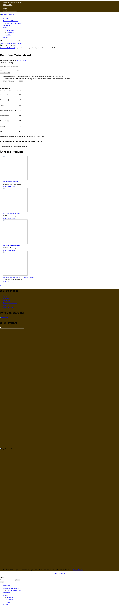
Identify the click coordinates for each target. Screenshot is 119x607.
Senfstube (6, 25)
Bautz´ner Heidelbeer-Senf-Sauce (11, 43)
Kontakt (5, 37)
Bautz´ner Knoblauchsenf (11, 213)
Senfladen (6, 18)
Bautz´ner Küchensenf (10, 182)
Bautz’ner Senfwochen (13, 23)
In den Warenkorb (5, 72)
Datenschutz (7, 300)
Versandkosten (21, 60)
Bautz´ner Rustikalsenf (7, 48)
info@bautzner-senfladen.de (12, 2)
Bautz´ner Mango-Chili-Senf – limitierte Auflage (18, 277)
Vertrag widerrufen (59, 573)
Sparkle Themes (78, 570)
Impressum (6, 298)
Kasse (8, 35)
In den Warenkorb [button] (9, 186)
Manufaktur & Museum (10, 21)
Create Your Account (10, 11)
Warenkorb (10, 32)
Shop (5, 28)
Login (5, 9)
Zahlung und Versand (10, 303)
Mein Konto (10, 30)
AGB (4, 305)
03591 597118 (7, 5)
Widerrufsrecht (8, 307)
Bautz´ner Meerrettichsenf (11, 245)
